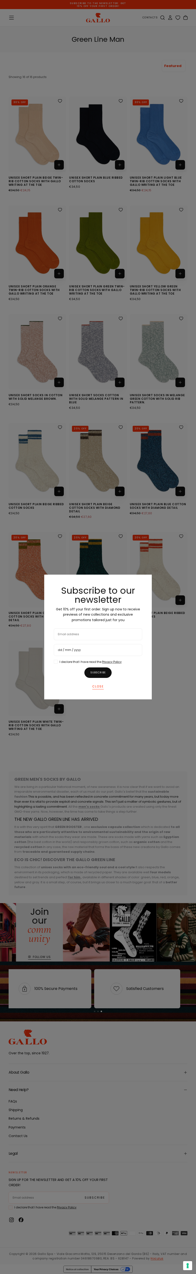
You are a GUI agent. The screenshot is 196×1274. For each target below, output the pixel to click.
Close (98, 686)
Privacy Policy (112, 662)
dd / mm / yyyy (69, 650)
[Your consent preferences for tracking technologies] (187, 1265)
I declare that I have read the (91, 662)
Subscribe (98, 672)
